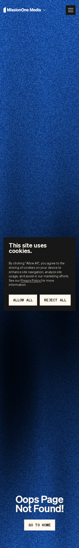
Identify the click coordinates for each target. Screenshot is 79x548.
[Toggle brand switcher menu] (44, 10)
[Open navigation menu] (70, 10)
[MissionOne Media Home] (22, 10)
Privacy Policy (31, 280)
